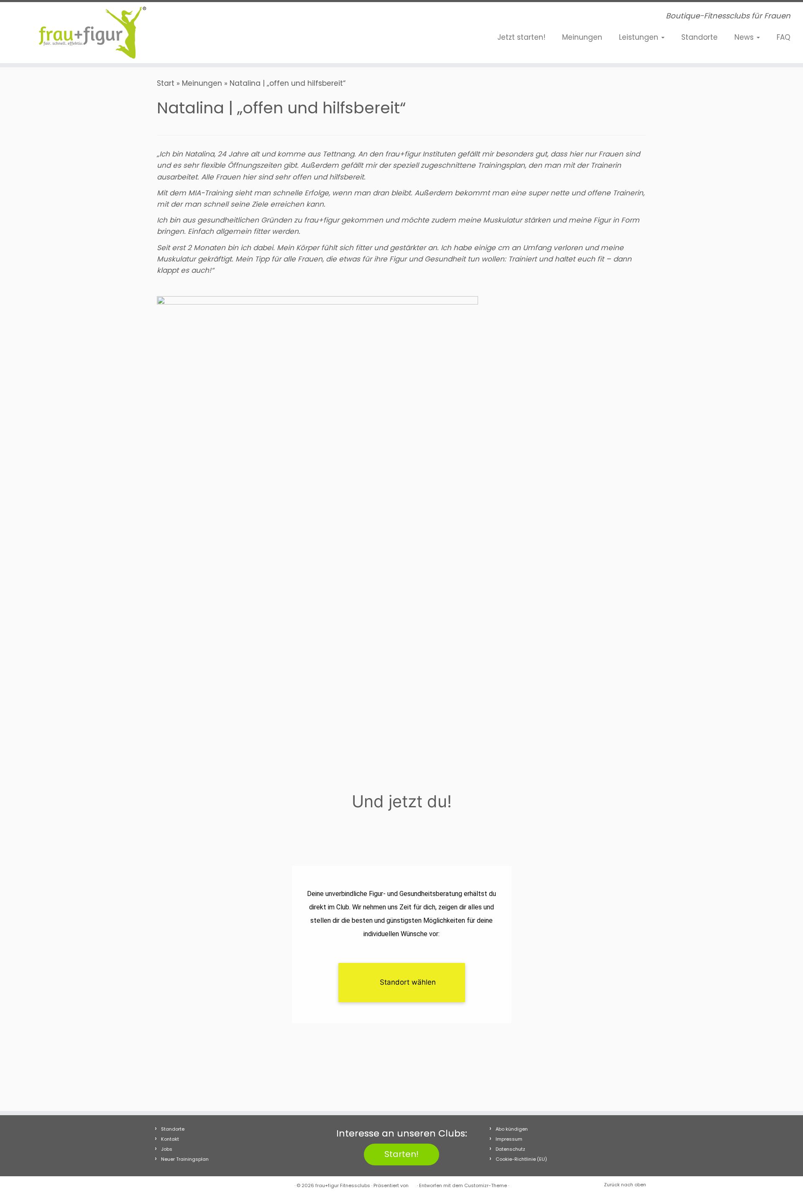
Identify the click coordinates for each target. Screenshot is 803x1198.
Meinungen (582, 37)
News (745, 37)
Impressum (509, 1139)
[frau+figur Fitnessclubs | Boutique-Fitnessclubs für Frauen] (92, 32)
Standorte (699, 37)
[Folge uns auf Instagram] (233, 17)
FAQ (783, 37)
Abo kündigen (512, 1129)
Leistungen (639, 37)
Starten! (401, 1154)
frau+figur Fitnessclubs (342, 1185)
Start (165, 83)
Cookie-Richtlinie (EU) (521, 1159)
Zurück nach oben (625, 1184)
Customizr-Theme (485, 1185)
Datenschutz (510, 1149)
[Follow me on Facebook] (220, 17)
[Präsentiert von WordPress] (413, 1184)
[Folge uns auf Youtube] (245, 17)
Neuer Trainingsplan (185, 1159)
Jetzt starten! (521, 37)
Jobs (166, 1149)
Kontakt (170, 1139)
